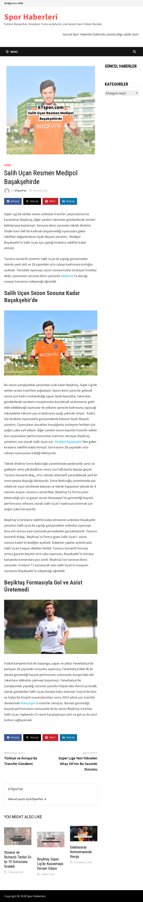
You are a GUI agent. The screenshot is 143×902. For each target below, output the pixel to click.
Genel (8, 165)
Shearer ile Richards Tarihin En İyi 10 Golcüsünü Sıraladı (17, 859)
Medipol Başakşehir (68, 441)
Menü (14, 51)
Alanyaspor (28, 703)
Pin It (52, 201)
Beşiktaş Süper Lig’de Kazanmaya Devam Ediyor (50, 864)
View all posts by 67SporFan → (27, 799)
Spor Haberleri (31, 17)
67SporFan (20, 190)
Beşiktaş (67, 276)
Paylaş (15, 201)
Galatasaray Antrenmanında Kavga (81, 852)
